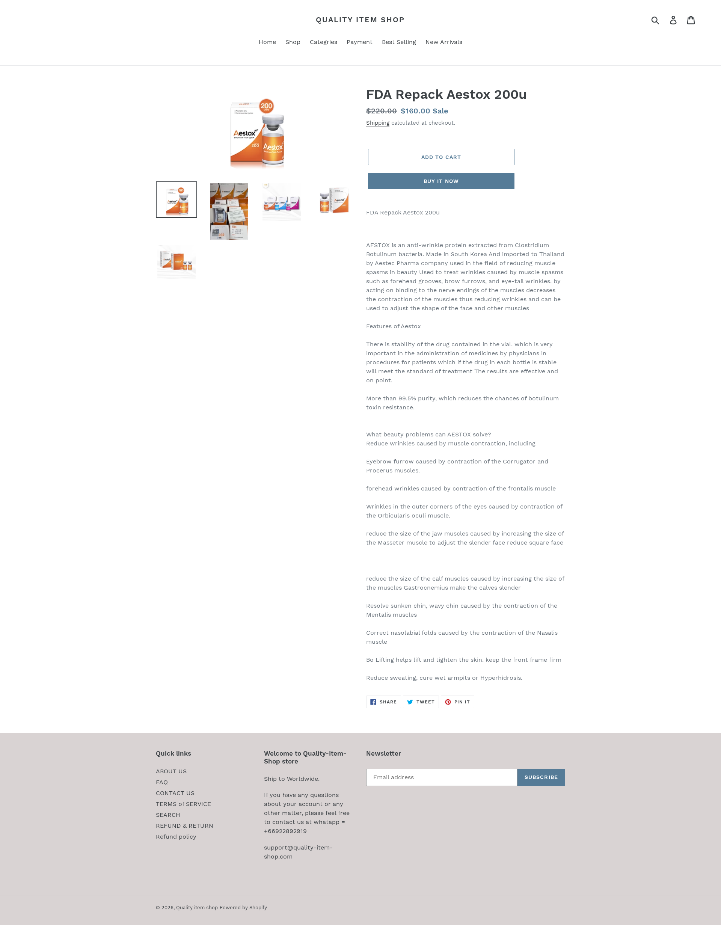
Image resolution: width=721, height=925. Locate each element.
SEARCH (168, 814)
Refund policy (176, 836)
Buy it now (441, 181)
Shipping (377, 122)
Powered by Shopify (243, 907)
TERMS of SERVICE (183, 803)
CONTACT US (175, 793)
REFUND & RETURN (184, 825)
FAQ (162, 782)
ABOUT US (171, 771)
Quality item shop (360, 19)
